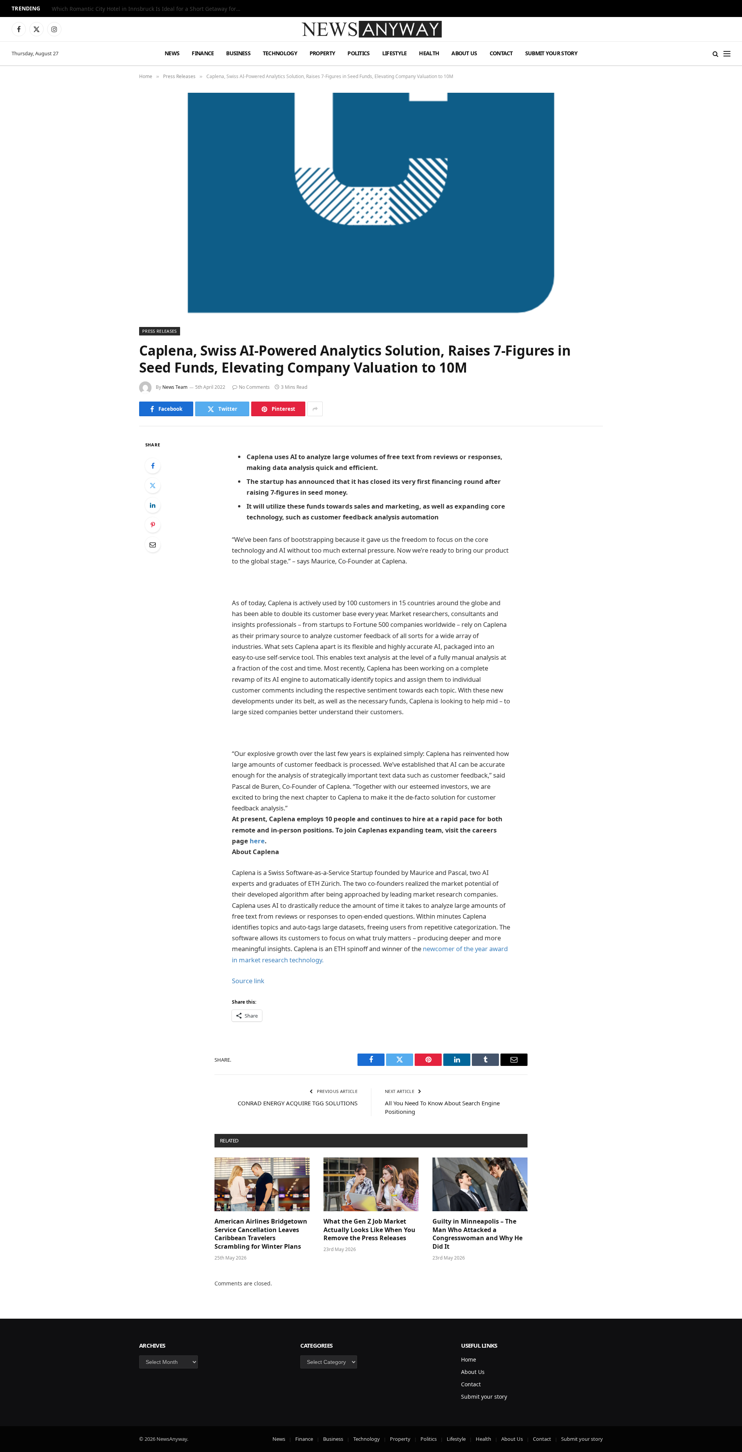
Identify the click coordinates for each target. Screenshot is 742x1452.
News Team (174, 387)
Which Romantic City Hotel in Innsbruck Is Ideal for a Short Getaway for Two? (148, 8)
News (172, 53)
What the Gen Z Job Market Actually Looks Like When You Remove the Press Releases (369, 1230)
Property (322, 53)
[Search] (715, 53)
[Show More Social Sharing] (315, 409)
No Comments (254, 387)
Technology (280, 53)
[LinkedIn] (152, 505)
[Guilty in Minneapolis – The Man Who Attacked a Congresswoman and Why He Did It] (480, 1184)
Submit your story (551, 53)
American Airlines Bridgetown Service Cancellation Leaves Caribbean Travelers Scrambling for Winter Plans (260, 1234)
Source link (248, 980)
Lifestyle (394, 53)
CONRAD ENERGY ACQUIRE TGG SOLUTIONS (297, 1103)
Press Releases (159, 331)
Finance (203, 53)
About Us (464, 53)
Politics (358, 53)
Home (468, 1359)
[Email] (152, 544)
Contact (501, 53)
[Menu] (726, 53)
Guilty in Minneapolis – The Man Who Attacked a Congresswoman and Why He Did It (477, 1234)
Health (429, 53)
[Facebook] (152, 465)
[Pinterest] (152, 525)
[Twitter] (152, 485)
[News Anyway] (371, 29)
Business (238, 53)
